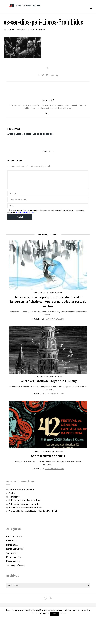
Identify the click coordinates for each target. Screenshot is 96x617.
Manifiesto (14, 496)
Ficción (10, 540)
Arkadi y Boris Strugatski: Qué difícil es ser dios (31, 133)
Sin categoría (13, 565)
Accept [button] (54, 614)
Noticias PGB (13, 548)
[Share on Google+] (47, 75)
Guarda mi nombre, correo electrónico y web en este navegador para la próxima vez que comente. (46, 211)
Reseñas (10, 561)
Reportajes (12, 557)
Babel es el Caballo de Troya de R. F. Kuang (48, 381)
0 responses (40, 30)
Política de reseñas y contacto (23, 504)
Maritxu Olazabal (54, 319)
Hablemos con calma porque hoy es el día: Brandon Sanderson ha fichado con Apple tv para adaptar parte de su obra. (48, 301)
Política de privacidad (25, 212)
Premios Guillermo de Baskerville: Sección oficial (32, 511)
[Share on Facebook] (38, 75)
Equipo (12, 493)
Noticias (10, 544)
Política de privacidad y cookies (24, 500)
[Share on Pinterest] (52, 75)
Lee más (62, 613)
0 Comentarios (49, 293)
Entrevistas (12, 536)
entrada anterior (14, 129)
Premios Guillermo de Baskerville (25, 507)
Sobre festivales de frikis (48, 456)
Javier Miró (11, 30)
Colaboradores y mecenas (21, 489)
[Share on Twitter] (43, 75)
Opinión (10, 553)
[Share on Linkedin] (57, 75)
